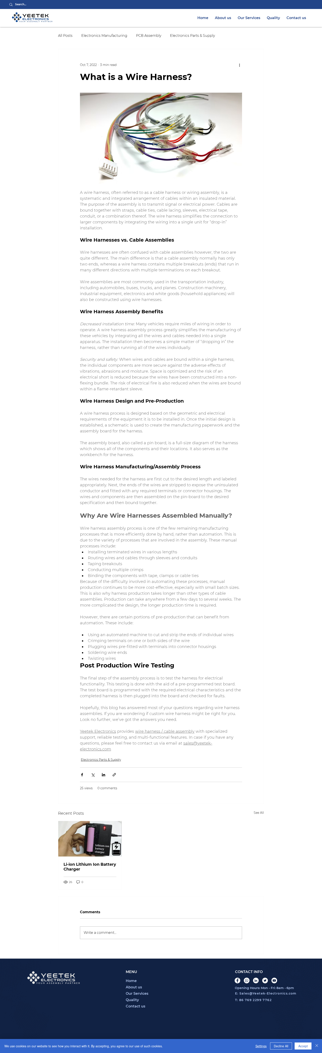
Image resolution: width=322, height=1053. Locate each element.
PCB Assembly (148, 36)
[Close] (316, 1045)
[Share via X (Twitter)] (93, 775)
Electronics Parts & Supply (192, 36)
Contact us (135, 1006)
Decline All (281, 1046)
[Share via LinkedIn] (103, 775)
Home (131, 981)
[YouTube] (274, 980)
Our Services (137, 993)
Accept (303, 1046)
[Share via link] (114, 775)
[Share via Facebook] (82, 775)
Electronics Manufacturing (104, 36)
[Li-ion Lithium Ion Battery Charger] (90, 839)
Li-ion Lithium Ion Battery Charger (90, 867)
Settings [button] (261, 1046)
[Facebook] (237, 980)
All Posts (65, 36)
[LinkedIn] (256, 980)
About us (134, 987)
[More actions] (239, 64)
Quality (132, 1000)
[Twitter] (265, 980)
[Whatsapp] (246, 980)
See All (259, 813)
